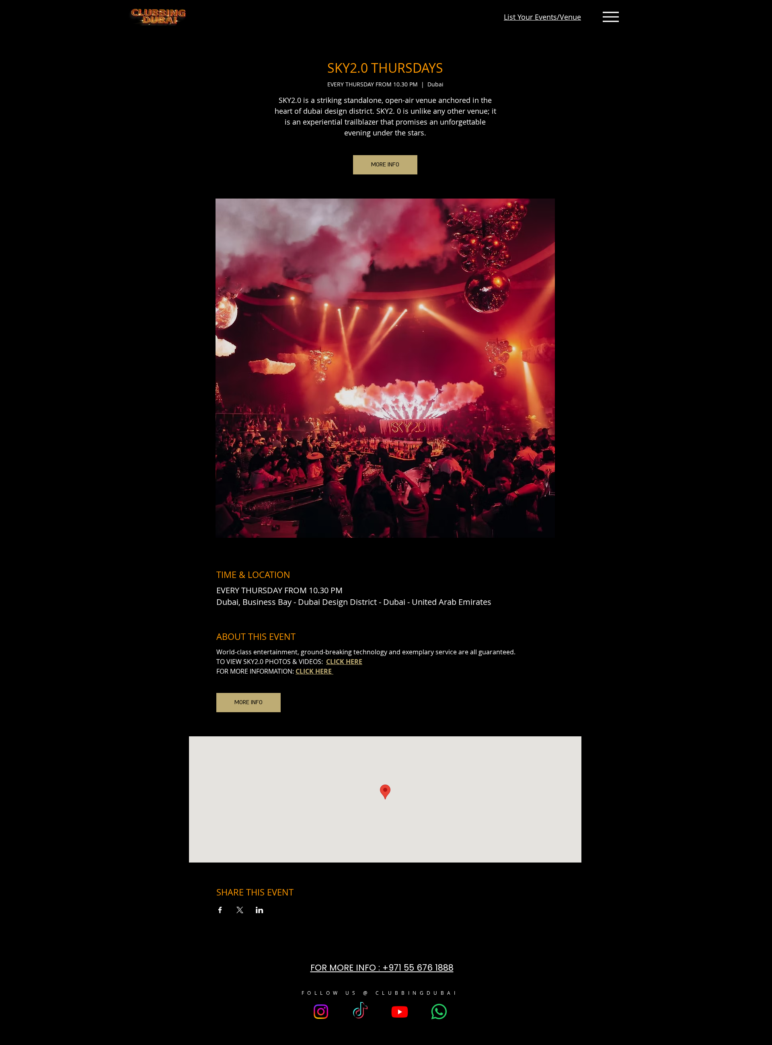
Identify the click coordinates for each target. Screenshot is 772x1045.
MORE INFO (385, 164)
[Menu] (611, 16)
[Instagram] (321, 1011)
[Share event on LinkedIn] (259, 910)
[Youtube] (399, 1011)
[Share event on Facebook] (220, 910)
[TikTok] (360, 1011)
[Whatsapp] (439, 1011)
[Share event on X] (240, 910)
